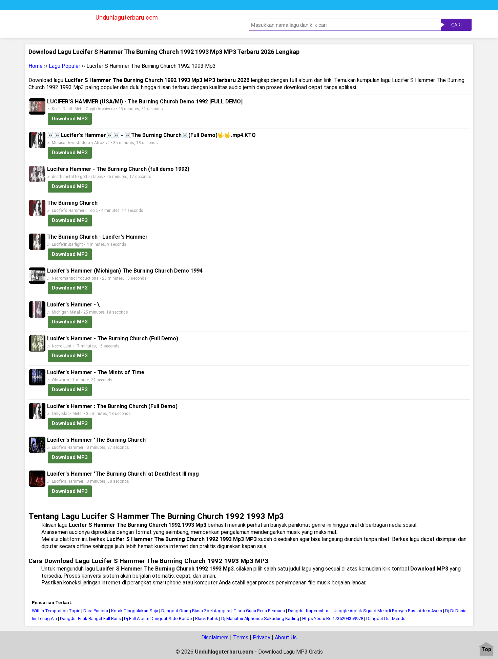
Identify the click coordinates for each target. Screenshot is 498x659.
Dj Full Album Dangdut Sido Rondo (158, 618)
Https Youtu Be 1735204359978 (332, 618)
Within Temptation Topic (56, 610)
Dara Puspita (95, 610)
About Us (286, 637)
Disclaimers (215, 637)
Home (35, 66)
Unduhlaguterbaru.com (127, 17)
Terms (240, 637)
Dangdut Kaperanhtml (309, 610)
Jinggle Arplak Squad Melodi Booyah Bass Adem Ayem (388, 610)
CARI (456, 24)
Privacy (261, 637)
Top (486, 650)
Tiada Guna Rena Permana (259, 610)
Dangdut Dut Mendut (386, 618)
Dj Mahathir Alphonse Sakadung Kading (260, 618)
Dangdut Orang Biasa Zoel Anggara (195, 610)
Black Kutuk (206, 618)
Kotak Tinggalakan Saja (134, 610)
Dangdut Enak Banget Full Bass (90, 618)
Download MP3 (70, 119)
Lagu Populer (64, 66)
